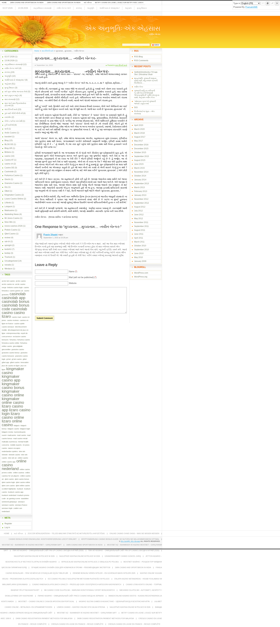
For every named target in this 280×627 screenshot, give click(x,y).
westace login (7, 508)
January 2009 (140, 261)
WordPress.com (141, 273)
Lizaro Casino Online (14, 199)
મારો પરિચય (88, 2)
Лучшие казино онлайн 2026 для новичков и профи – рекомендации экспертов (70, 567)
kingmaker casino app (11, 378)
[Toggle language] (268, 3)
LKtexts (8, 203)
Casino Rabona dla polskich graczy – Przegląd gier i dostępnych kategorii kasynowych (76, 584)
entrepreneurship (13, 333)
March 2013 (139, 187)
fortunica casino (23, 340)
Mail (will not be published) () (82, 277)
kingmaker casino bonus (13, 386)
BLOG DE (9, 144)
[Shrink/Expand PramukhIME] (277, 3)
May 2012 (138, 218)
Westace (8, 269)
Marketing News (12, 214)
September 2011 (141, 226)
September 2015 (141, 156)
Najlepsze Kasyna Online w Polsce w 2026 (34, 556)
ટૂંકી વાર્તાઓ (9, 125)
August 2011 (139, 230)
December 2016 (141, 145)
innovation (25, 362)
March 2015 (139, 168)
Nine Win (9, 222)
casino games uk (16, 291)
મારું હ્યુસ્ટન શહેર (12, 95)
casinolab (18, 294)
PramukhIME (251, 7)
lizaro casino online (13, 415)
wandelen (25, 498)
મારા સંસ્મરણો (10, 99)
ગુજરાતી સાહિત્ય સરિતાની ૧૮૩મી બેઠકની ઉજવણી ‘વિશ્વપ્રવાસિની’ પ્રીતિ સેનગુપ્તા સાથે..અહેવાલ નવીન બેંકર (146, 94)
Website (72, 283)
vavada (8, 265)
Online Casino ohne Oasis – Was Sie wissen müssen (134, 533)
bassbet (8, 136)
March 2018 (139, 133)
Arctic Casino (10, 133)
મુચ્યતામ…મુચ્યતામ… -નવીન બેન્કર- (65, 58)
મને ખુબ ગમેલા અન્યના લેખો (16, 91)
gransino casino (18, 349)
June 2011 (138, 234)
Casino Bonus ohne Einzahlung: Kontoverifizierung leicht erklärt (43, 539)
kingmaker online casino (13, 401)
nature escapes (14, 448)
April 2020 (138, 125)
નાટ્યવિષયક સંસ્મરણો (42, 8)
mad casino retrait (20, 438)
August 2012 (139, 207)
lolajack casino (13, 429)
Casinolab (9, 171)
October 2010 (140, 246)
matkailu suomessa (9, 442)
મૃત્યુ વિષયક (142, 8)
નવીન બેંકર (138, 87)
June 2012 (139, 214)
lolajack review (7, 432)
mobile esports (16, 445)
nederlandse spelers (10, 451)
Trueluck (8, 257)
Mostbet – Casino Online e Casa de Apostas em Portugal (46, 601)
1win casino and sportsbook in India (27, 2)
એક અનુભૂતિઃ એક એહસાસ (122, 28)
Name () (73, 271)
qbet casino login (8, 482)
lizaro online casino (12, 423)
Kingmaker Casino (13, 195)
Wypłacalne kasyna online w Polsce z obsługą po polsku (90, 562)
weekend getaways (9, 502)
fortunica (13, 340)
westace (21, 502)
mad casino (21, 435)
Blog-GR (8, 148)
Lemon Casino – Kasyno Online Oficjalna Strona (81, 607)
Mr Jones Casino (12, 218)
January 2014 (140, 180)
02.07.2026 (8, 8)
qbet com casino (8, 486)
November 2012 (141, 199)
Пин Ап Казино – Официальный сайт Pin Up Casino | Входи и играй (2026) (48, 550)
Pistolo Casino (11, 230)
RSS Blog (138, 57)
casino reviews (13, 320)
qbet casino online (23, 482)
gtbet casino (15, 362)
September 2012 (141, 203)
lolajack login (25, 429)
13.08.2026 (23, 8)
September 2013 (141, 183)
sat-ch (7, 241)
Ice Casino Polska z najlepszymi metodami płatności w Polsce (79, 579)
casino (7, 156)
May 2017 (138, 141)
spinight (8, 245)
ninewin (5, 455)
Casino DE (9, 168)
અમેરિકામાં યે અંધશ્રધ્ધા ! (109, 8)
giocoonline (6, 349)
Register (8, 523)
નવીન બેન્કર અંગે (64, 8)
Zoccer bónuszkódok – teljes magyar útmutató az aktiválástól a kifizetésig (66, 533)
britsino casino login (15, 287)
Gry (6, 187)
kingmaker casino (13, 371)
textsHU (8, 249)
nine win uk (12, 458)
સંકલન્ (79, 8)
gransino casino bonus (11, 353)
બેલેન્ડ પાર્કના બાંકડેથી (13, 121)
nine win (22, 451)
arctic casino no (8, 284)
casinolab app (13, 298)
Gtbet (7, 191)
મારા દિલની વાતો (47, 51)
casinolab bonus (15, 301)
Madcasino (9, 210)
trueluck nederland (9, 495)
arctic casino (21, 281)
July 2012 (138, 211)
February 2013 (140, 191)
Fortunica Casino (12, 175)
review (7, 237)
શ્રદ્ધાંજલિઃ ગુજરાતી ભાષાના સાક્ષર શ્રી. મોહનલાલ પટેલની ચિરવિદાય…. (146, 80)
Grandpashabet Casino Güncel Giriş (123, 556)
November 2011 (141, 222)
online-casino (23, 458)
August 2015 (139, 160)
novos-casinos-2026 (14, 226)
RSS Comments (141, 60)
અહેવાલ (128, 8)
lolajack (17, 425)
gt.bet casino (17, 359)
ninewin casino (14, 455)
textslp (7, 253)
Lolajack (8, 206)
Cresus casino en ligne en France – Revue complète (77, 624)
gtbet (25, 359)
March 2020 (139, 129)
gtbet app (5, 362)
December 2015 (141, 148)
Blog (7, 140)
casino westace (8, 327)
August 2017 (139, 137)
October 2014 (140, 176)
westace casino (8, 505)
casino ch (9, 164)
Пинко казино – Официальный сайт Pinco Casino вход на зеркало (71, 596)
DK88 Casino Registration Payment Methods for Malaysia (44, 618)
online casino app (8, 462)
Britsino (8, 152)
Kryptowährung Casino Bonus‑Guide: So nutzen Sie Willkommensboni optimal (120, 539)
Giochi (7, 179)
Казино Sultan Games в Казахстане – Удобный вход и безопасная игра (114, 601)
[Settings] (272, 3)
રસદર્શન (8, 117)
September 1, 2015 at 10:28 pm (55, 238)
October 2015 (140, 152)
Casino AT (9, 160)
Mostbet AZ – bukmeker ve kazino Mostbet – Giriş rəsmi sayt (32, 545)
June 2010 (139, 253)
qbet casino (9, 479)
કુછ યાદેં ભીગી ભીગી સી (14, 113)
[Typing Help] (263, 3)
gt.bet (8, 359)
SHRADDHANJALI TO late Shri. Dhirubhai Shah (146, 73)
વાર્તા (6, 129)
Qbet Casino (10, 234)
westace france (21, 505)
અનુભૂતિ (90, 8)
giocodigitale (18, 346)
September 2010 (141, 249)
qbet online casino (23, 486)
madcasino (11, 435)
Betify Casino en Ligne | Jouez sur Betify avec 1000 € (119, 2)
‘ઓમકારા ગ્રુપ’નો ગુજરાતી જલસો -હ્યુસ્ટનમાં (145, 102)
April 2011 (138, 238)
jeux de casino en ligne (11, 366)
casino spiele (19, 324)
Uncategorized (11, 261)
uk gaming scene (13, 498)
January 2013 (140, 195)
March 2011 (139, 242)
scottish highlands (9, 489)
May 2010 (138, 257)
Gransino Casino (12, 183)
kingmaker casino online (13, 393)
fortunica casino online (10, 343)
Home (4, 2)
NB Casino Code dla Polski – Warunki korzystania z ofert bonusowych (79, 590)
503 (136, 107)
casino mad (16, 317)
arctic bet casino (8, 281)
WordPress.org (140, 277)
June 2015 (139, 164)
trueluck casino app (15, 492)
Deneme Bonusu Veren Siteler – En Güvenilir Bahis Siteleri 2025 (104, 573)
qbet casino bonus (22, 479)
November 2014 (141, 172)
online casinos (18, 473)
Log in (7, 527)
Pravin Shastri (50, 234)
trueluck (20, 489)
